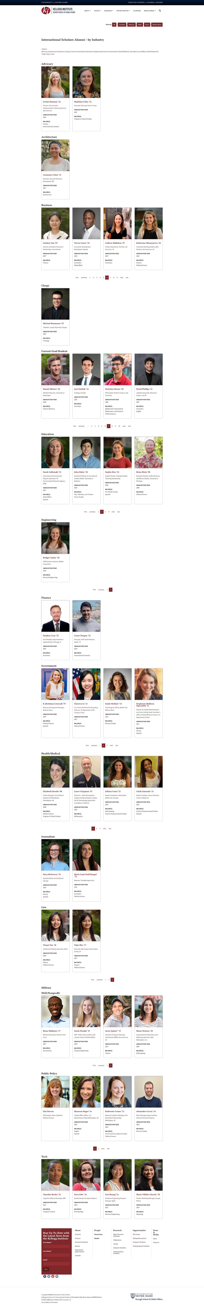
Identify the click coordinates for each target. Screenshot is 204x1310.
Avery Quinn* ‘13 (113, 1031)
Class (147, 25)
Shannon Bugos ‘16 (83, 1111)
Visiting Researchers (139, 1238)
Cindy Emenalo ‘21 (145, 791)
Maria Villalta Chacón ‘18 (148, 1194)
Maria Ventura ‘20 (144, 1031)
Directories (98, 1234)
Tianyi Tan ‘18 (49, 945)
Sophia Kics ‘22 (112, 472)
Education (89, 52)
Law (139, 52)
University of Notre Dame (61, 1295)
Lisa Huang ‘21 (112, 1194)
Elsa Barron (48, 1111)
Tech (52, 54)
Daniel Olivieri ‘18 (51, 389)
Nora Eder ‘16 (80, 1194)
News (155, 1239)
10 (119, 426)
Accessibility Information (49, 1302)
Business (61, 52)
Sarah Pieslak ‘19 (82, 1031)
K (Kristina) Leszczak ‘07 (54, 703)
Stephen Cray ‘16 (51, 635)
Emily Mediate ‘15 (113, 703)
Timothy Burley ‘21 (52, 1194)
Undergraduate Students (118, 1252)
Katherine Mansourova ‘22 (148, 243)
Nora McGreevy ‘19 (52, 874)
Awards (77, 1246)
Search (160, 11)
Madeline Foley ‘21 (83, 101)
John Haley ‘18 (81, 472)
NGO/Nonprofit (153, 52)
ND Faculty (136, 1234)
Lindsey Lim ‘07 (50, 243)
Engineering (98, 52)
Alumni (96, 1238)
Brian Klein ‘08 (143, 472)
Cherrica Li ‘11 (81, 703)
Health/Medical (124, 52)
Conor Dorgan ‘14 (82, 635)
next (121, 277)
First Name (47, 1242)
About (87, 11)
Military (144, 52)
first (77, 277)
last (127, 277)
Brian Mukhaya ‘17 (51, 1031)
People (97, 11)
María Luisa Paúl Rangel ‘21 (85, 875)
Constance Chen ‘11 (52, 175)
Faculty (115, 1244)
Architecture (53, 52)
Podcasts (156, 1242)
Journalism (133, 52)
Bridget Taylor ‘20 (51, 557)
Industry (131, 25)
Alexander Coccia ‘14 (146, 1111)
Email (45, 1260)
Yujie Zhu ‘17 (80, 945)
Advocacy (44, 52)
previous (84, 277)
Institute (78, 1234)
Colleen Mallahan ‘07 (115, 243)
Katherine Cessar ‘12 (114, 1111)
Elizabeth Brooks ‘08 (52, 791)
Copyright (44, 1295)
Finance (105, 52)
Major (140, 25)
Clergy (67, 52)
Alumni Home (157, 25)
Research (108, 11)
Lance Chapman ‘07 (83, 791)
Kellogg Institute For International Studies (55, 1297)
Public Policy (46, 54)
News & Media (149, 11)
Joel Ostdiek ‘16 (81, 389)
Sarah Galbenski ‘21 (52, 472)
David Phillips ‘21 (144, 389)
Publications (117, 1240)
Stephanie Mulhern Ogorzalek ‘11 (145, 704)
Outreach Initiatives (81, 1242)
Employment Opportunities (79, 1251)
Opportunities (122, 11)
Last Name (47, 1251)
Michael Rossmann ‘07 (53, 323)
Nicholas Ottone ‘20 (114, 389)
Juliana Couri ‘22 (113, 791)
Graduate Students (119, 1248)
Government (113, 52)
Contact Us (67, 1300)
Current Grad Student (78, 52)
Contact (77, 1238)
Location (122, 25)
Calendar (137, 11)
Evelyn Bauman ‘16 (52, 101)
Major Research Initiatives (118, 1235)
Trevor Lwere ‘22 (82, 243)
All (114, 25)
